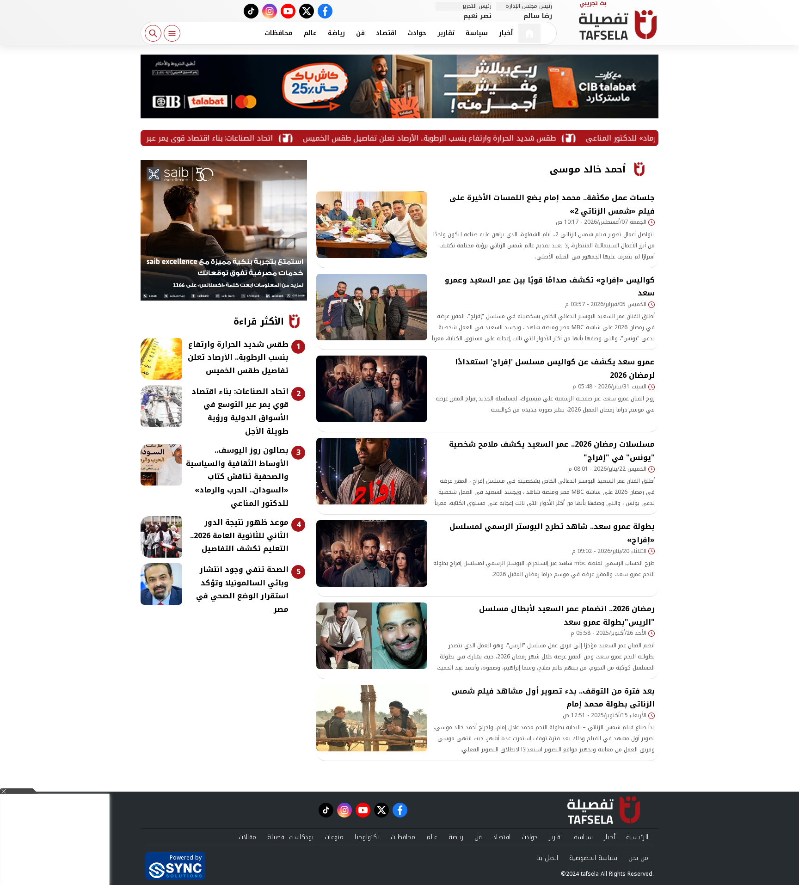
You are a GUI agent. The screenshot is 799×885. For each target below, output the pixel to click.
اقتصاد (386, 33)
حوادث (416, 33)
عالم (310, 33)
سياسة (477, 33)
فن (360, 33)
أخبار (506, 33)
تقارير (446, 33)
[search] (153, 33)
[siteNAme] (617, 25)
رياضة (336, 33)
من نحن (638, 858)
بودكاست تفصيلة (290, 837)
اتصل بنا (547, 858)
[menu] (172, 33)
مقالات (247, 837)
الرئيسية (637, 837)
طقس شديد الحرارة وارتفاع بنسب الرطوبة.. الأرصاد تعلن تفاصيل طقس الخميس (463, 138)
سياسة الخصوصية (593, 858)
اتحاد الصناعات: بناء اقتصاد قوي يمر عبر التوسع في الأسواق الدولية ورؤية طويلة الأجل (169, 138)
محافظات (278, 33)
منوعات (334, 837)
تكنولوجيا (367, 837)
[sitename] (603, 810)
